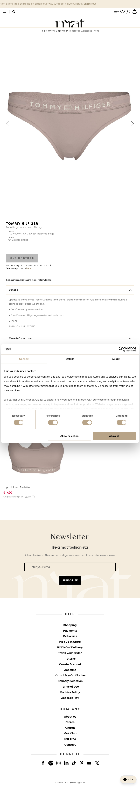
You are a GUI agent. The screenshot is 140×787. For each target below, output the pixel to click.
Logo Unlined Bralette (16, 487)
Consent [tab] (24, 358)
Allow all (114, 436)
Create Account (70, 664)
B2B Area (70, 739)
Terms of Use (70, 687)
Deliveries (70, 636)
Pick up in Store (70, 642)
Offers (51, 31)
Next (131, 124)
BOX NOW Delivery (70, 647)
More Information (20, 338)
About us (70, 717)
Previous (8, 124)
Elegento (80, 783)
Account (70, 670)
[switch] (53, 423)
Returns (70, 659)
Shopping (70, 625)
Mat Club (70, 733)
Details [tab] (70, 358)
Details (13, 290)
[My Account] (128, 12)
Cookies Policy (70, 692)
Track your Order (70, 653)
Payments (70, 631)
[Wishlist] (122, 12)
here (28, 268)
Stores (70, 722)
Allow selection (69, 436)
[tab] (70, 323)
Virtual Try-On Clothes (70, 675)
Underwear (62, 31)
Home (44, 31)
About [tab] (116, 358)
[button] (14, 12)
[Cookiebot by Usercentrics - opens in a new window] (121, 349)
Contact (70, 745)
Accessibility (70, 698)
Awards (70, 728)
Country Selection (70, 681)
